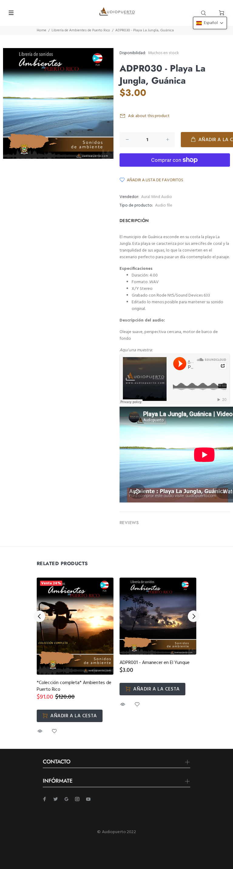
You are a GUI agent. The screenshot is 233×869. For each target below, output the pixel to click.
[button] (210, 23)
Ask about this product (149, 116)
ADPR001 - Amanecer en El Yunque (155, 663)
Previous (39, 616)
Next (193, 616)
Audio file (163, 205)
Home (41, 30)
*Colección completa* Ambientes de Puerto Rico (74, 686)
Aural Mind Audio (156, 196)
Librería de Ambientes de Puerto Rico (81, 30)
